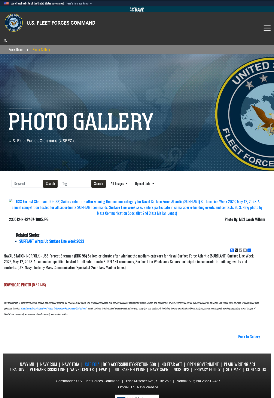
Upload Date (143, 183)
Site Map (233, 369)
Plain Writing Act (239, 364)
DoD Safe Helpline (129, 369)
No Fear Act (171, 364)
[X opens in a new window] (5, 40)
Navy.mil (27, 364)
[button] (80, 3)
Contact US (256, 369)
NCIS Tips (181, 369)
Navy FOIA (70, 364)
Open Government (203, 364)
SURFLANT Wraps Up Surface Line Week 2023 (51, 241)
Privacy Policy (207, 369)
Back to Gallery (249, 336)
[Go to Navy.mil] (137, 9)
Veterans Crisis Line (47, 369)
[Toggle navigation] (267, 28)
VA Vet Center (82, 369)
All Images (118, 183)
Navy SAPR (159, 369)
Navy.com (48, 364)
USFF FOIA (92, 364)
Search (50, 183)
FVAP (103, 369)
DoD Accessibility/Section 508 (129, 364)
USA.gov (17, 369)
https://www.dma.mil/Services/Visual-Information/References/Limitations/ (53, 308)
